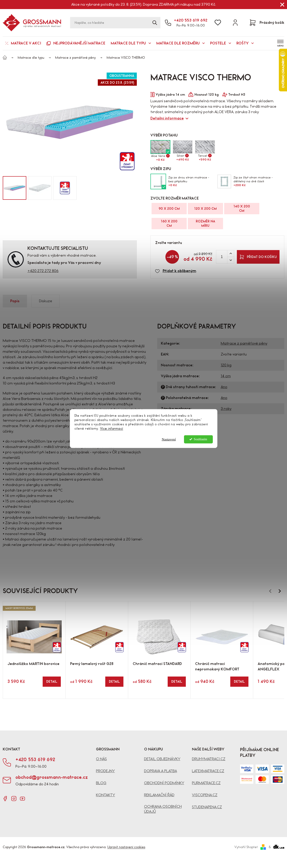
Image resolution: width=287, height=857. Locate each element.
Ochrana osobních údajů (163, 809)
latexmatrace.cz (208, 771)
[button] (143, 187)
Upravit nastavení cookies (126, 847)
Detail (51, 681)
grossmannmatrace (5, 798)
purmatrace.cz (206, 783)
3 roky (226, 408)
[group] (14, 188)
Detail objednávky (162, 759)
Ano (224, 387)
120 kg (226, 365)
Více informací (111, 428)
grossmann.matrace (13, 798)
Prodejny (105, 771)
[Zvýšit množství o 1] (230, 253)
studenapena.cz (207, 807)
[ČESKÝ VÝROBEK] (97, 631)
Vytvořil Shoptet (246, 847)
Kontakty (105, 795)
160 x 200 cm (169, 223)
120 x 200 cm (205, 209)
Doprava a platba (160, 771)
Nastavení (169, 439)
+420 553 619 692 (190, 20)
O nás (101, 759)
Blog (101, 783)
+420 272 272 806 (43, 270)
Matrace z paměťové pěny (244, 343)
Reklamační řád (159, 795)
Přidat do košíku (262, 257)
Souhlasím (200, 439)
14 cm (226, 376)
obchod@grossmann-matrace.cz (51, 777)
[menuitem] (23, 43)
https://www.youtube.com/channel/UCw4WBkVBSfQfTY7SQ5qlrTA (22, 798)
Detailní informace (167, 118)
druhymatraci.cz (208, 759)
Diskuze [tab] (45, 301)
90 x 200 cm (169, 209)
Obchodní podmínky (164, 783)
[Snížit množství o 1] (230, 260)
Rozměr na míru (205, 223)
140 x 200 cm (241, 208)
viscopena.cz (204, 795)
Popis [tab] (15, 301)
